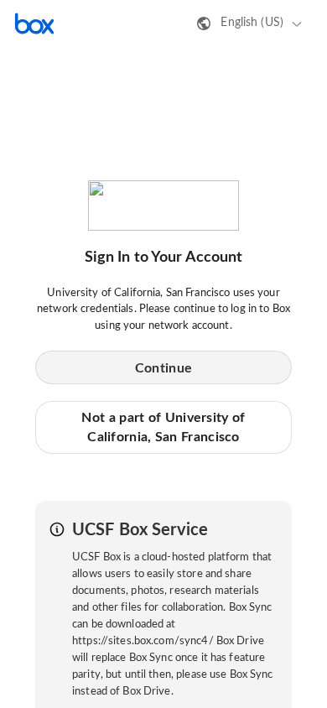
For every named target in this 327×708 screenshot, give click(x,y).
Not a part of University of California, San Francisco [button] (163, 427)
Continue (163, 368)
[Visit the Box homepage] (34, 23)
